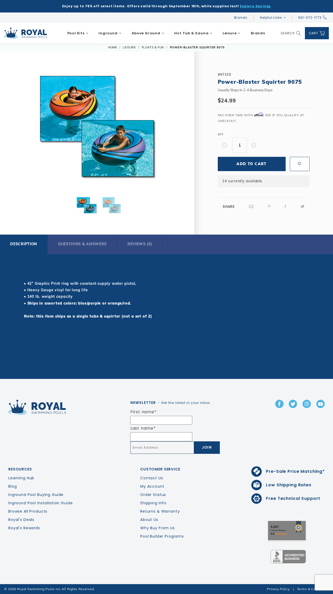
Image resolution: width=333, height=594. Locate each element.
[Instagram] (307, 404)
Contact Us (151, 478)
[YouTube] (320, 404)
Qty (220, 134)
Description (23, 244)
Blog (12, 486)
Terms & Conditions (313, 589)
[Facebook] (285, 207)
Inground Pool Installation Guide (40, 503)
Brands (240, 17)
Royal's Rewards (24, 528)
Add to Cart (251, 164)
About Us (149, 519)
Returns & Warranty (160, 511)
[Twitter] (302, 207)
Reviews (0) (139, 244)
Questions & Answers (82, 244)
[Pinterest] (269, 207)
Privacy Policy (278, 589)
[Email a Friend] (251, 207)
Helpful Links (271, 17)
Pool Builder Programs (162, 536)
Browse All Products (27, 511)
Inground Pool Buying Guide (35, 494)
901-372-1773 (310, 17)
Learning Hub (21, 478)
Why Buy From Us (157, 528)
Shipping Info (153, 503)
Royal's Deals (21, 519)
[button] (15, 129)
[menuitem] (78, 33)
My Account (152, 486)
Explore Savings (255, 6)
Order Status (153, 494)
